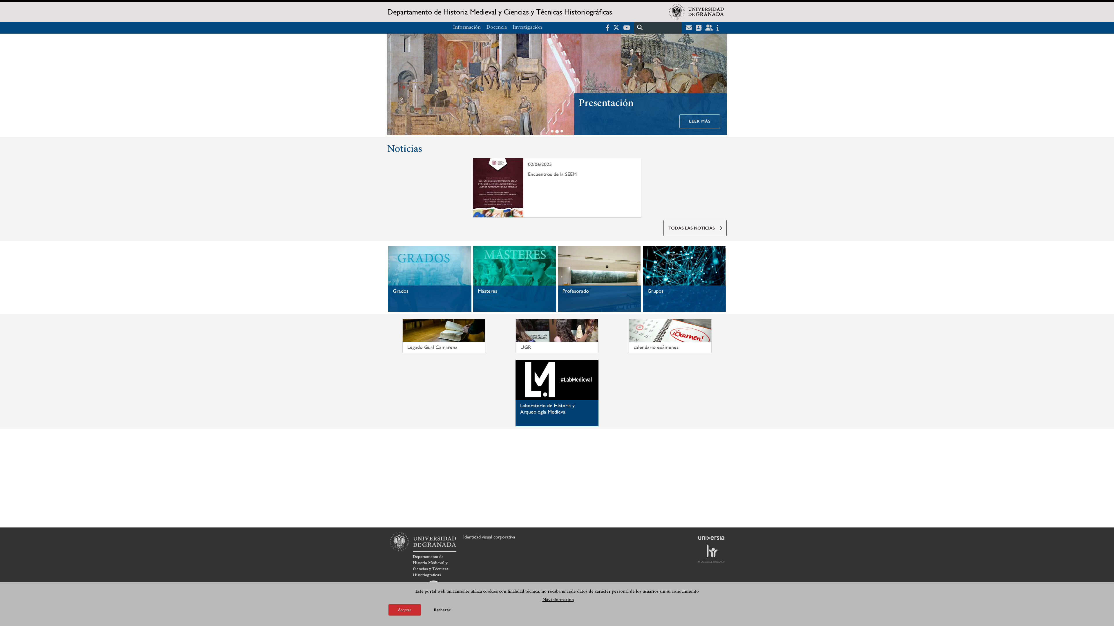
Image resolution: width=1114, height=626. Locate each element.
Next (720, 85)
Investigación (527, 27)
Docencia (497, 27)
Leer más (699, 121)
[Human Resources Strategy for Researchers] (711, 554)
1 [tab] (552, 131)
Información (467, 27)
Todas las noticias (691, 228)
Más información (558, 599)
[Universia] (711, 538)
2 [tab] (557, 131)
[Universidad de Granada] (696, 12)
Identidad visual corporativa (489, 537)
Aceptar (404, 609)
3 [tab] (561, 131)
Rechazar (442, 609)
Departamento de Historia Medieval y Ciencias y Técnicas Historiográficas (499, 12)
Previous (394, 85)
